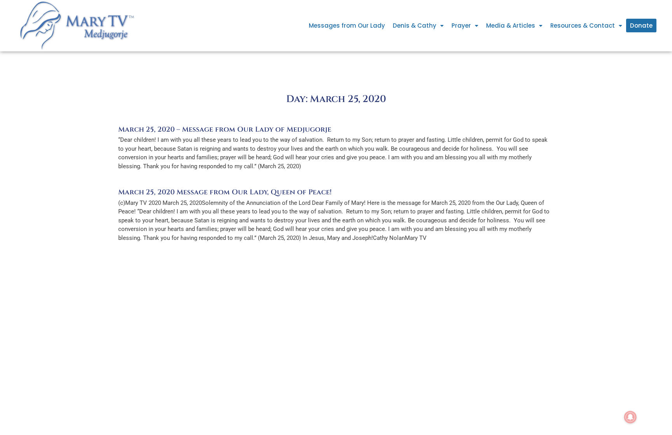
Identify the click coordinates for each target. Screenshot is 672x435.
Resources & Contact (582, 25)
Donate (641, 25)
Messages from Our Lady (347, 25)
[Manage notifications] (630, 417)
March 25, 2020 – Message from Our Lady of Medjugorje (224, 129)
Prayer (461, 25)
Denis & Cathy (414, 25)
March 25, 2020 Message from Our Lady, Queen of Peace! (225, 192)
